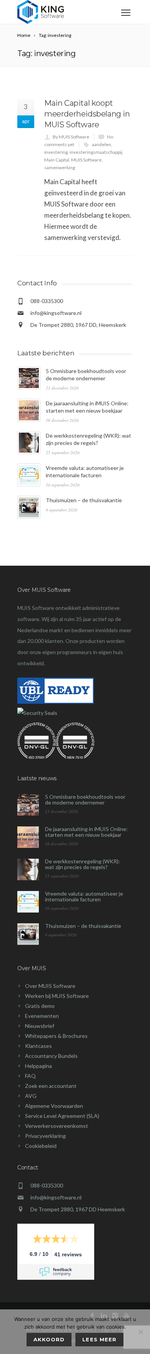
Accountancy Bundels (51, 1056)
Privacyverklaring (45, 1135)
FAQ (30, 1076)
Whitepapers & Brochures (56, 1036)
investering (56, 152)
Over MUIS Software (50, 986)
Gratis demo (40, 1006)
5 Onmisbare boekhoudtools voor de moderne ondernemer (85, 799)
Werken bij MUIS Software (57, 996)
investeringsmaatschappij (96, 152)
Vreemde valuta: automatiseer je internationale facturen (84, 896)
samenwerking (59, 167)
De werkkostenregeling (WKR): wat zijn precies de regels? (82, 864)
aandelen (101, 144)
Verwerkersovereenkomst (56, 1126)
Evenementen (42, 1016)
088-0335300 (46, 1185)
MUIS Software (86, 160)
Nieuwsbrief (39, 1026)
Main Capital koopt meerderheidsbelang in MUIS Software (87, 113)
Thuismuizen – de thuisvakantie (84, 500)
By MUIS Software (71, 137)
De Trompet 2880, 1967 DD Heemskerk (77, 1209)
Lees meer (99, 1339)
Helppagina (38, 1066)
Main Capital (56, 160)
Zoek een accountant (51, 1086)
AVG (31, 1096)
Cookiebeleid (41, 1145)
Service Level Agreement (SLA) (62, 1116)
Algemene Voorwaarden (54, 1106)
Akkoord (49, 1339)
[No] (140, 1332)
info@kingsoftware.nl (56, 313)
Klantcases (38, 1046)
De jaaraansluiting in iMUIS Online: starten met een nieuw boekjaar (86, 832)
